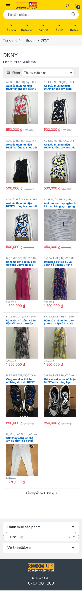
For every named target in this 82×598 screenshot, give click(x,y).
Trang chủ (10, 40)
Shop (29, 40)
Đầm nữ (43, 30)
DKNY (26, 258)
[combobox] (35, 14)
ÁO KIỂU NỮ (13, 82)
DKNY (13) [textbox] (40, 537)
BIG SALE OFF (29, 82)
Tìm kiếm (73, 14)
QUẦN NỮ (19, 434)
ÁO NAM (48, 199)
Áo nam (11, 30)
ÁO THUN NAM (63, 199)
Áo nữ (59, 30)
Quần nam (27, 30)
